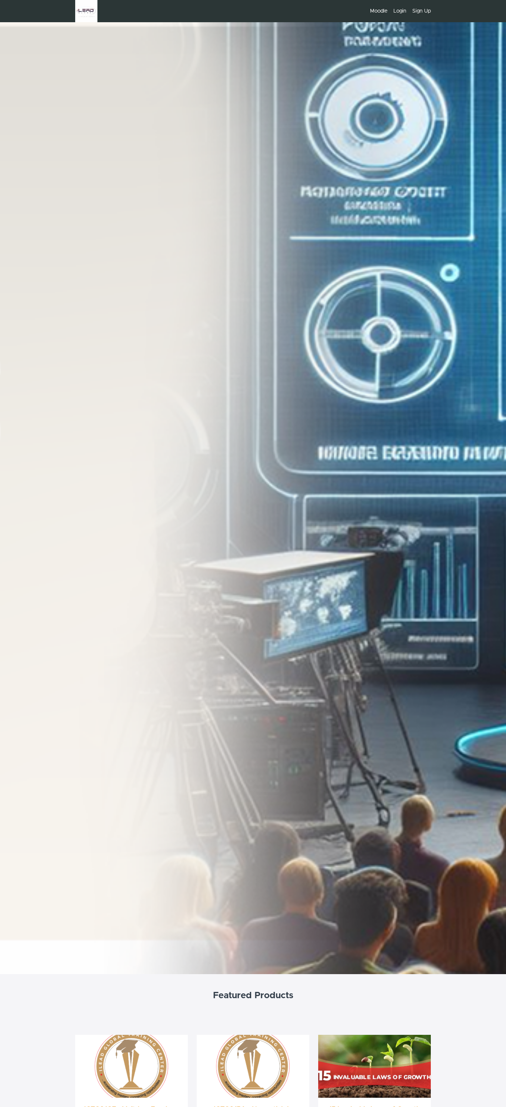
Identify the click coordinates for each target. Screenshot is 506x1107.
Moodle (378, 11)
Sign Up (421, 11)
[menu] (397, 11)
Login (399, 11)
